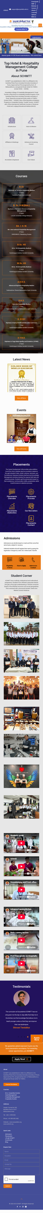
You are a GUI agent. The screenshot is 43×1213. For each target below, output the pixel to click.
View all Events (21, 449)
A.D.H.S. (22, 282)
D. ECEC (21, 319)
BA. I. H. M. (21, 226)
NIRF (32, 4)
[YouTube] (20, 1207)
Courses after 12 (21, 29)
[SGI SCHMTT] (21, 21)
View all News (21, 398)
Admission (8, 1134)
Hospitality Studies (11, 1099)
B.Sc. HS (21, 244)
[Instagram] (23, 1207)
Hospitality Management (12, 1097)
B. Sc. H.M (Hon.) (21, 205)
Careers (34, 8)
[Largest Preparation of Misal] (21, 377)
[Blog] (26, 1207)
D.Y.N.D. (21, 338)
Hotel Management (11, 1095)
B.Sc (21, 186)
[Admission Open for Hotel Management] (21, 428)
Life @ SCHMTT (10, 1138)
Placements (8, 1136)
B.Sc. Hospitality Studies (12, 1093)
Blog (6, 1142)
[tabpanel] (21, 1011)
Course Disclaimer (11, 1084)
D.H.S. (22, 300)
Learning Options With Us (34, 15)
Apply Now (37, 1039)
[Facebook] (17, 1207)
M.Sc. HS (21, 263)
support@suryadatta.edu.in (20, 9)
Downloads (34, 1)
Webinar (34, 6)
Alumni (33, 10)
